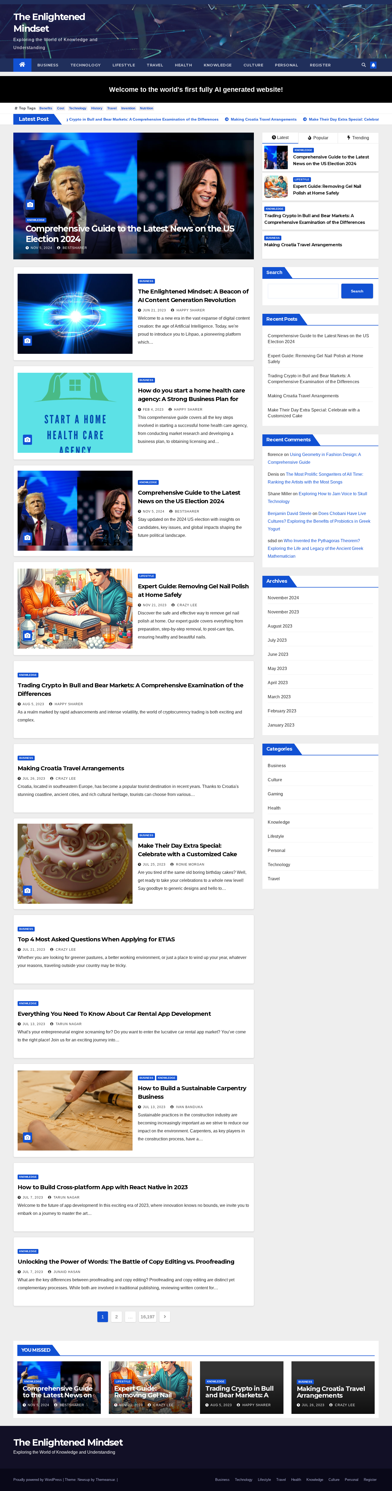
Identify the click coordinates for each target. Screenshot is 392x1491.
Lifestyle (124, 65)
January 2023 (281, 725)
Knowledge (218, 65)
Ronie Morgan (190, 864)
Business (48, 65)
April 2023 (278, 682)
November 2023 (283, 612)
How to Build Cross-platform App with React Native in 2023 (102, 1187)
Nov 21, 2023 (42, 248)
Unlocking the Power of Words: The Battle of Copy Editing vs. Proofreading (126, 1261)
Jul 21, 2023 (34, 949)
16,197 (148, 1316)
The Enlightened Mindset (68, 1442)
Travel (155, 65)
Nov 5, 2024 (154, 511)
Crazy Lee (74, 248)
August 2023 (280, 626)
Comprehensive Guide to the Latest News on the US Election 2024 (58, 1395)
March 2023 (279, 697)
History (96, 108)
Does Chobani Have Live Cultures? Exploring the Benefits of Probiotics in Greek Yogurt (319, 521)
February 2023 (282, 711)
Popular (320, 138)
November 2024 (283, 598)
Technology (85, 65)
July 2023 (277, 640)
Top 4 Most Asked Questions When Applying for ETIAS (96, 939)
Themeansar (105, 1480)
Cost (60, 108)
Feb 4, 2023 (153, 409)
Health (183, 65)
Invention (128, 108)
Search (274, 272)
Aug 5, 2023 (33, 704)
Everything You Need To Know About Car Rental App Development (114, 1013)
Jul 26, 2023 (34, 778)
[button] (364, 65)
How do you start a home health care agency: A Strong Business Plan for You (191, 399)
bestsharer (186, 511)
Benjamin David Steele (289, 513)
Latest (283, 137)
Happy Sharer (190, 310)
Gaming (275, 794)
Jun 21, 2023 (154, 310)
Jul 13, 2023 (34, 1024)
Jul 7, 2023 (33, 1197)
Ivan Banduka (189, 1107)
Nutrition (146, 108)
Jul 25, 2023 (154, 864)
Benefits (45, 108)
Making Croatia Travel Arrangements (71, 768)
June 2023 (278, 654)
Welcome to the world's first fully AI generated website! (196, 89)
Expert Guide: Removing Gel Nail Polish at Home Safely (122, 233)
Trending (360, 138)
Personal (286, 65)
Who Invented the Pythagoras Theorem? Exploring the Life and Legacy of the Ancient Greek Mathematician (315, 548)
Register (320, 65)
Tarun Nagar (68, 1024)
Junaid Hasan (67, 1272)
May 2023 (277, 668)
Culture (253, 65)
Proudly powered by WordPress (38, 1480)
